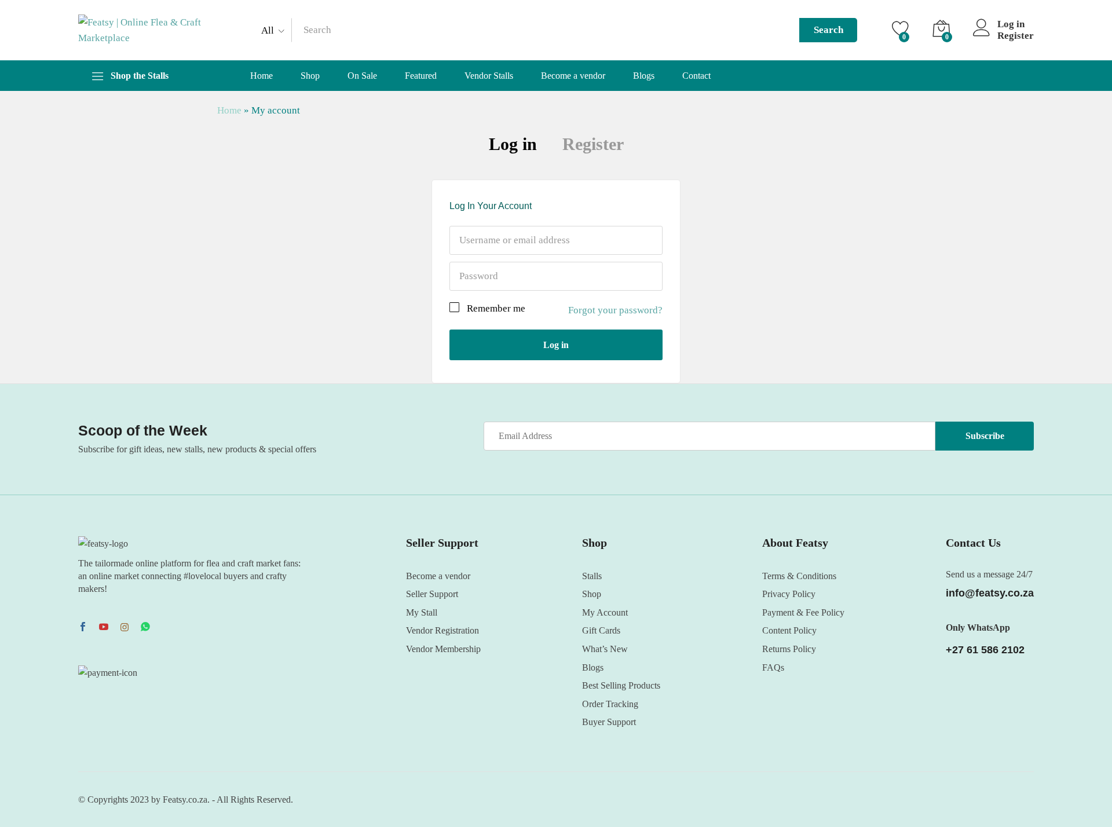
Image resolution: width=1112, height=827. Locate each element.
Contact (696, 75)
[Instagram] (124, 627)
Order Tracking (610, 704)
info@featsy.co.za (990, 593)
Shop (310, 75)
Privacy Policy (788, 594)
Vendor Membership (443, 649)
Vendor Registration (442, 630)
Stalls (592, 576)
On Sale (362, 75)
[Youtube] (103, 627)
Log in (513, 143)
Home (261, 75)
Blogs (643, 75)
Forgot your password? (615, 310)
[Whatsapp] (145, 627)
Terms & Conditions (799, 576)
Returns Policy (789, 649)
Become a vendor (573, 75)
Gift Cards (601, 630)
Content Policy (789, 630)
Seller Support (432, 594)
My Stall (421, 612)
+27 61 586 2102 (985, 650)
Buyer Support (609, 722)
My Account (605, 612)
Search (828, 29)
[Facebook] (82, 627)
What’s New (605, 649)
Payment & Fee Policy (803, 612)
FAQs (773, 667)
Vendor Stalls (488, 75)
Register (1015, 35)
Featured (421, 75)
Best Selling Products (621, 685)
